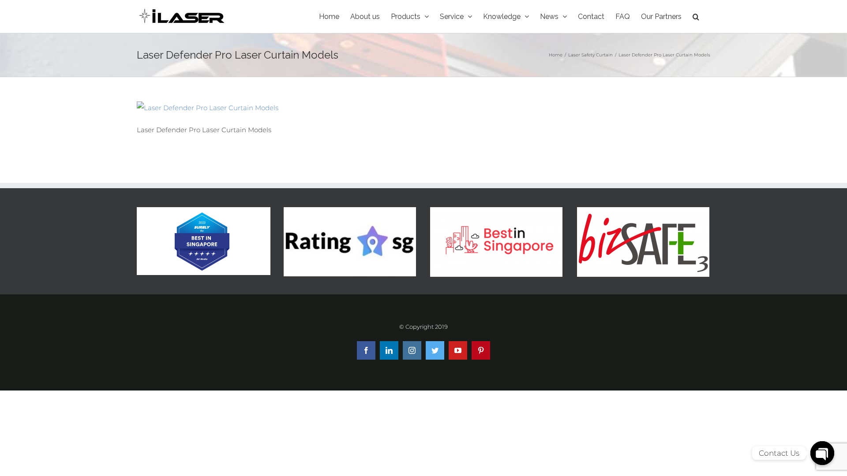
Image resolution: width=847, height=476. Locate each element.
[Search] (696, 16)
